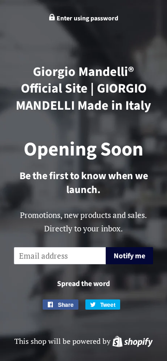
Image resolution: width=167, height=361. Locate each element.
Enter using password (86, 18)
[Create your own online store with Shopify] (132, 341)
